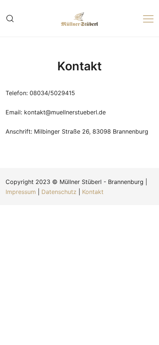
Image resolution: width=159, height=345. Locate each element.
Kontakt (93, 191)
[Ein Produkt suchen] (10, 18)
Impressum (21, 191)
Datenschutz (59, 191)
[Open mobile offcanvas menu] (148, 18)
